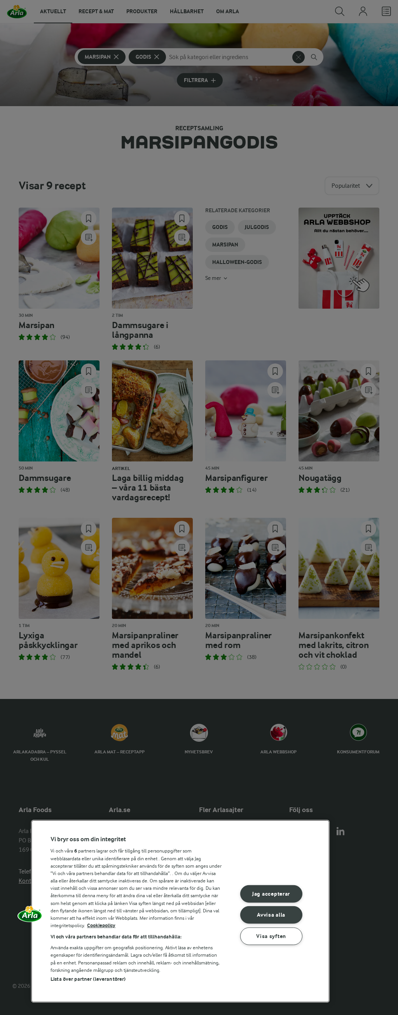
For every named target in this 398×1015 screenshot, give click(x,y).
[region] (180, 911)
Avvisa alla (271, 915)
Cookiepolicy (101, 925)
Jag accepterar (271, 894)
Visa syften (271, 936)
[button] (29, 916)
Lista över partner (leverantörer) (88, 979)
